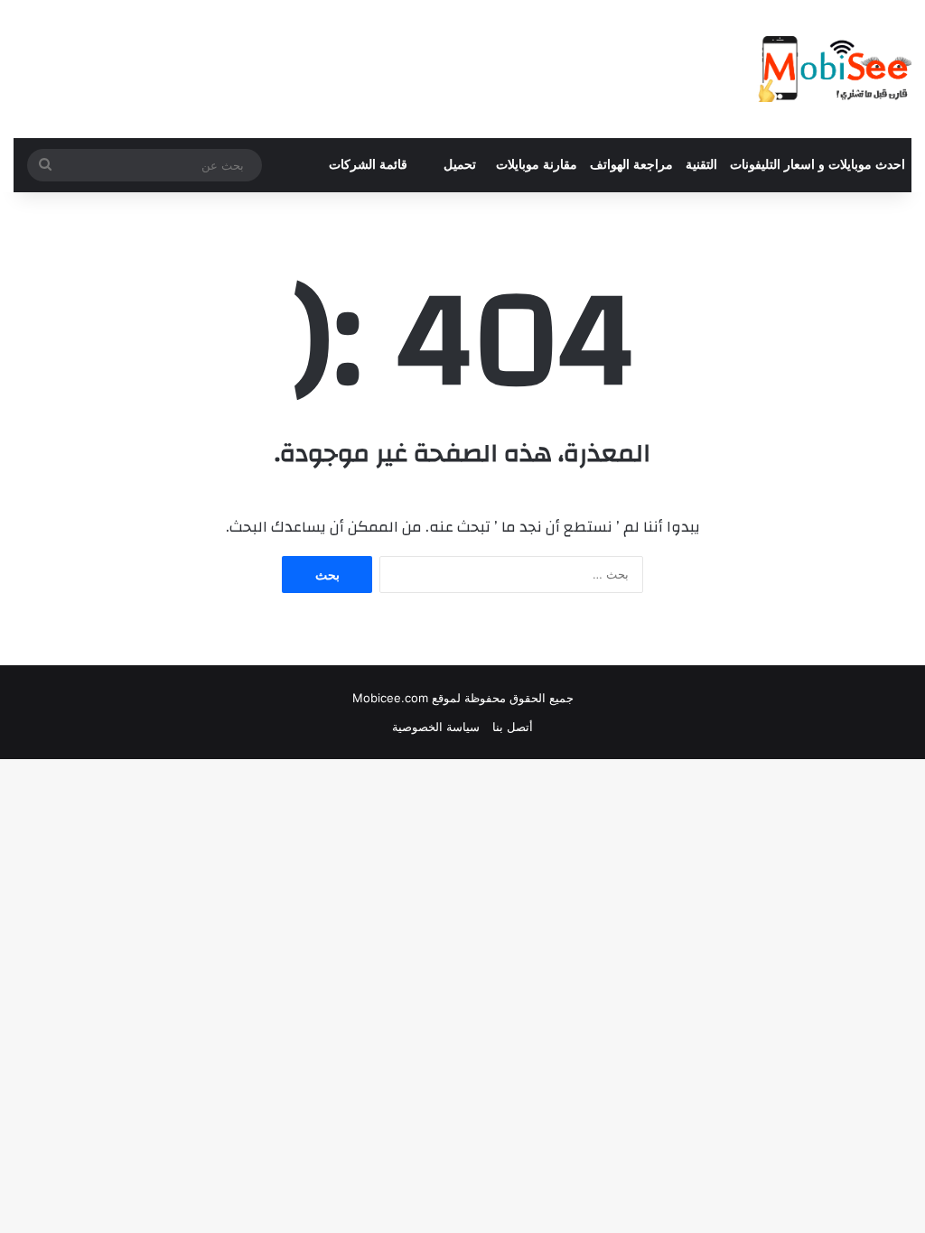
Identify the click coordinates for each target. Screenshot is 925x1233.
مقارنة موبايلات (536, 165)
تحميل (460, 165)
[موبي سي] (833, 69)
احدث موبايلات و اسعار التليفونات (817, 165)
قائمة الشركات (368, 165)
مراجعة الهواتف (631, 165)
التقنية (701, 165)
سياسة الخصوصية (436, 726)
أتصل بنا (512, 726)
